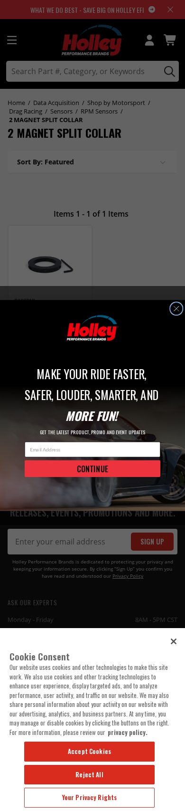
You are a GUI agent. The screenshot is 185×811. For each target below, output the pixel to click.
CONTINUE (92, 468)
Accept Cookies (89, 751)
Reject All (89, 774)
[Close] (173, 641)
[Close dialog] (176, 309)
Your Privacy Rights (89, 797)
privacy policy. (128, 732)
